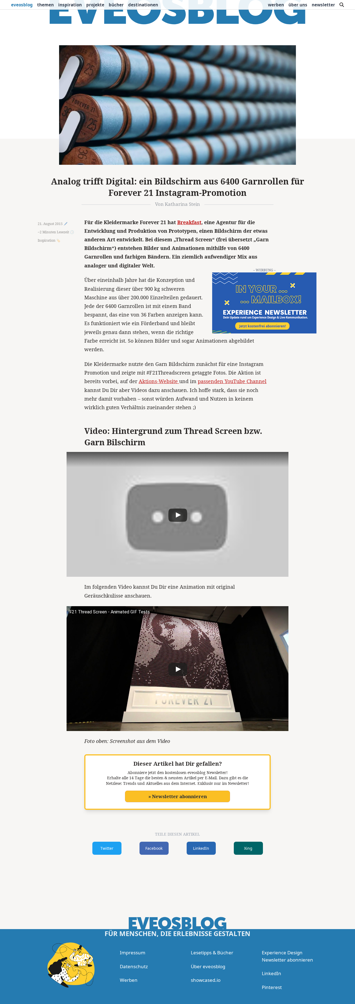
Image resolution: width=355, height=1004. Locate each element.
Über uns (297, 4)
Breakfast (189, 222)
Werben (276, 4)
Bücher (116, 4)
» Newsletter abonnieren (177, 796)
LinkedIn (201, 848)
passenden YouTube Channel (232, 381)
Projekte (95, 4)
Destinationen (143, 4)
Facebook (154, 848)
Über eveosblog (208, 966)
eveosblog (22, 4)
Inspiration (70, 4)
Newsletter (323, 4)
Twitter (106, 848)
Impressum (132, 952)
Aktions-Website (159, 381)
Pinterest (272, 987)
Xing (248, 848)
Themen (45, 4)
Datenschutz (134, 966)
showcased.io (205, 980)
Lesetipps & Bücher (212, 952)
